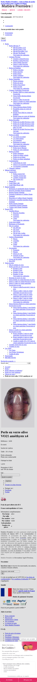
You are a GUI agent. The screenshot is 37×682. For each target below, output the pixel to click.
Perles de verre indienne (12, 372)
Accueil (3, 40)
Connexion (8, 35)
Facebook (8, 490)
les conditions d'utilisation (20, 579)
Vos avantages (9, 621)
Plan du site (8, 618)
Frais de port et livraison (13, 633)
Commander (9, 26)
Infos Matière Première (12, 625)
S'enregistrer (9, 33)
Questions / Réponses (12, 637)
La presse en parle (11, 623)
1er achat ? (8, 635)
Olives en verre (10, 374)
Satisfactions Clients (11, 619)
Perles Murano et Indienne (13, 370)
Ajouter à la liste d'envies (13, 485)
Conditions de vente (11, 641)
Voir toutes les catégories (21, 55)
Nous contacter (10, 616)
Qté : (2, 473)
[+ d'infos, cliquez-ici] (14, 606)
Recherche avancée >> (8, 361)
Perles (7, 369)
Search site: (4, 363)
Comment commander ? (12, 639)
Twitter (7, 492)
